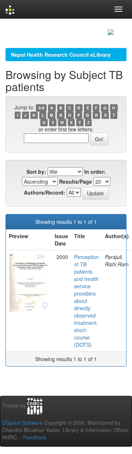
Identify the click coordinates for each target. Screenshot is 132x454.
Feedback (34, 437)
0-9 (41, 107)
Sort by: (36, 171)
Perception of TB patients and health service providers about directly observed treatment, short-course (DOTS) (86, 300)
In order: (95, 171)
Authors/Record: (44, 192)
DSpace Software (22, 422)
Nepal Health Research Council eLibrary (61, 54)
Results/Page (75, 181)
